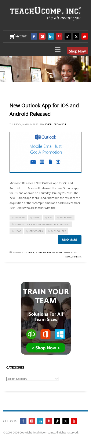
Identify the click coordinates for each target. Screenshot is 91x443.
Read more (69, 239)
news (18, 231)
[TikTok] (68, 36)
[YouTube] (84, 36)
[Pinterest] (59, 36)
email (36, 217)
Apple (31, 252)
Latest (38, 252)
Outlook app (58, 231)
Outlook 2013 (71, 252)
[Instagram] (42, 36)
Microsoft (49, 252)
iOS (50, 217)
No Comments (73, 256)
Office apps (36, 231)
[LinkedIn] (51, 36)
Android (20, 217)
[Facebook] (34, 36)
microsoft (66, 217)
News (59, 252)
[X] (76, 36)
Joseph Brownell (55, 124)
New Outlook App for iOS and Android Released (42, 224)
